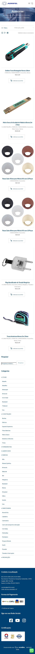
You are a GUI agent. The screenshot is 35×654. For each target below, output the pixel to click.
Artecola (4, 393)
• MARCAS (8, 72)
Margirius (25, 284)
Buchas (4, 418)
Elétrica (20, 284)
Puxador (4, 549)
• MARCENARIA (15, 72)
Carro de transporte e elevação (11, 524)
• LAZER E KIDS (6, 451)
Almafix (4, 381)
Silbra (3, 496)
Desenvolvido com (9, 647)
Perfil (3, 545)
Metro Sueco (15, 129)
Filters (5, 28)
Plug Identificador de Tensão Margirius (17, 282)
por (17, 647)
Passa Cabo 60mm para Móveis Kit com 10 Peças (17, 230)
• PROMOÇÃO (5, 557)
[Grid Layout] (8, 33)
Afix (3, 459)
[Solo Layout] (2, 33)
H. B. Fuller (5, 397)
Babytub (4, 471)
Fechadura (5, 537)
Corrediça (5, 529)
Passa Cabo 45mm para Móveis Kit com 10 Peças (17, 179)
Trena (19, 340)
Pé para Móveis (6, 541)
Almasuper (5, 389)
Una (3, 410)
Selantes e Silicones (7, 438)
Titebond (4, 406)
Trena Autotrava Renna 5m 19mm (17, 336)
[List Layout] (5, 33)
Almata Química (6, 463)
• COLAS (3, 377)
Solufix (4, 500)
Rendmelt (4, 402)
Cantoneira (5, 520)
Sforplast (4, 492)
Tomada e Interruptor (8, 553)
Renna (28, 72)
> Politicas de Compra (7, 608)
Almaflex (4, 385)
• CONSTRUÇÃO (6, 127)
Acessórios (23, 72)
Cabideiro (5, 516)
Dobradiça (5, 533)
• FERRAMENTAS (6, 447)
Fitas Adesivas (6, 430)
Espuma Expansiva (7, 426)
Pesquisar (21, 362)
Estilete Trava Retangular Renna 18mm (17, 70)
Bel (3, 475)
